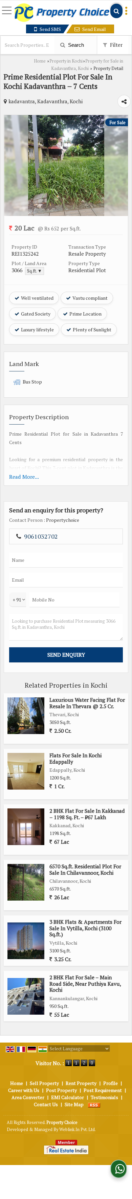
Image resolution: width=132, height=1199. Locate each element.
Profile (110, 1083)
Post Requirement (103, 1090)
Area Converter (28, 1097)
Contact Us (46, 1104)
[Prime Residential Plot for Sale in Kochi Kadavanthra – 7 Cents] (66, 214)
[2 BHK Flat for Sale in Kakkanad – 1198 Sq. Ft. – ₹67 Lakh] (25, 826)
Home (40, 61)
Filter (116, 44)
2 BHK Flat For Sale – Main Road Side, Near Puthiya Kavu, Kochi (85, 983)
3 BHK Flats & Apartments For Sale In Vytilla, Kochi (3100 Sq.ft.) (85, 928)
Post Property (61, 1090)
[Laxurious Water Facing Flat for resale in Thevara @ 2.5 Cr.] (25, 715)
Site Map (74, 1104)
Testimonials (104, 1097)
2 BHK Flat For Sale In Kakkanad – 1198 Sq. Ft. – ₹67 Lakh (87, 813)
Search (75, 45)
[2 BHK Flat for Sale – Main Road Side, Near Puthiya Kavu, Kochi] (25, 996)
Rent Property (81, 1083)
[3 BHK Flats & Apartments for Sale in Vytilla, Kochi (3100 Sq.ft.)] (25, 940)
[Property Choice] (62, 13)
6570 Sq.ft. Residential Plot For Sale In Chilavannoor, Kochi (85, 869)
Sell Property (44, 1083)
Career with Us (23, 1090)
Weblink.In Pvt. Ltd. (77, 1129)
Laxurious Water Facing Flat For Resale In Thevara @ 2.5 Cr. (87, 702)
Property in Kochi (66, 61)
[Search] (116, 11)
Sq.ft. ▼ (34, 271)
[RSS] (94, 1104)
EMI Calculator (67, 1097)
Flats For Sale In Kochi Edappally (75, 758)
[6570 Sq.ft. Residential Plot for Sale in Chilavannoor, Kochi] (25, 882)
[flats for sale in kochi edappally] (25, 771)
